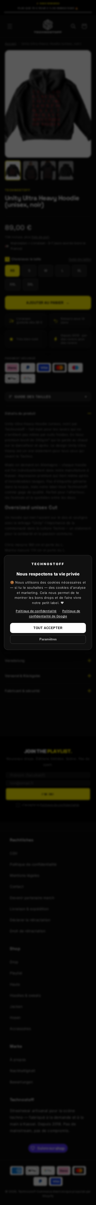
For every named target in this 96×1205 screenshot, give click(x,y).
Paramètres (48, 639)
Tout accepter (48, 628)
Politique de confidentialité (36, 611)
